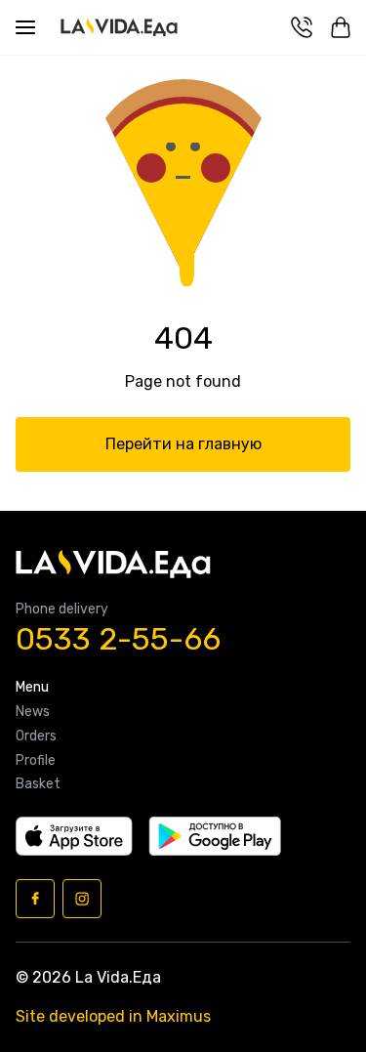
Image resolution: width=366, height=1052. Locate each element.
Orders (36, 736)
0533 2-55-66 (118, 639)
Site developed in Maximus (113, 1016)
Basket (38, 784)
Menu (32, 687)
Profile (36, 761)
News (33, 712)
